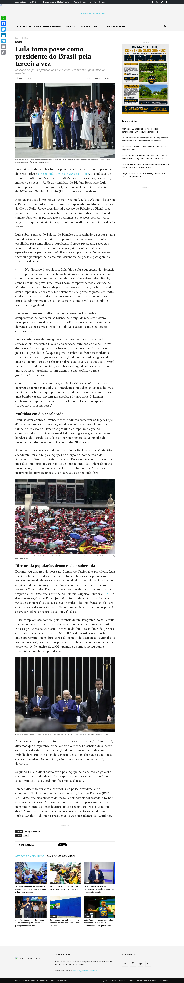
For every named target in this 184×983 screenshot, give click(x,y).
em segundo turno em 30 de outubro (63, 174)
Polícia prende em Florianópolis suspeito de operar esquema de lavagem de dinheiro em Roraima (145, 157)
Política (18, 42)
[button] (165, 26)
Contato (102, 2)
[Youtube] (166, 2)
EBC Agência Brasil (32, 831)
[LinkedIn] (3, 35)
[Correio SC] (92, 13)
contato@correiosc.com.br (85, 970)
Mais (96, 26)
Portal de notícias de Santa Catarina (39, 26)
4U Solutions (164, 980)
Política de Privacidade (146, 980)
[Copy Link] (3, 52)
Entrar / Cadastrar (50, 2)
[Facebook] (152, 2)
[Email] (3, 46)
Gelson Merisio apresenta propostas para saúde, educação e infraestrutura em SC (99, 889)
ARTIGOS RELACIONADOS (29, 856)
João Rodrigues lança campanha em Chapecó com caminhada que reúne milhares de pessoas (30, 889)
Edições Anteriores (64, 2)
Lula (25, 835)
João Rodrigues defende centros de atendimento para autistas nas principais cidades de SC (29, 923)
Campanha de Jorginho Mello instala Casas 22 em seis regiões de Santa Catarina (65, 923)
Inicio (17, 38)
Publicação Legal (80, 2)
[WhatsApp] (3, 18)
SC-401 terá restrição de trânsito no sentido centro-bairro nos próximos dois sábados (145, 166)
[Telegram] (3, 41)
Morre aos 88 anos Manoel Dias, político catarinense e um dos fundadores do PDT (141, 130)
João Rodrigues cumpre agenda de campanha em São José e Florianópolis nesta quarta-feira (99, 923)
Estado (84, 26)
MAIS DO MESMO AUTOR (61, 856)
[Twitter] (162, 2)
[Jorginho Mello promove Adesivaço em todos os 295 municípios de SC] (65, 873)
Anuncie (93, 2)
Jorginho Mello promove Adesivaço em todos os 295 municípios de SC (144, 175)
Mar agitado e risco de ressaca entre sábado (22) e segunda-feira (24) (145, 148)
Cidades (69, 26)
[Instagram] (157, 2)
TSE (108, 594)
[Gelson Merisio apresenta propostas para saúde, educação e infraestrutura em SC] (99, 873)
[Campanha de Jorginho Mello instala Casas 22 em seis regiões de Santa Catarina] (65, 907)
